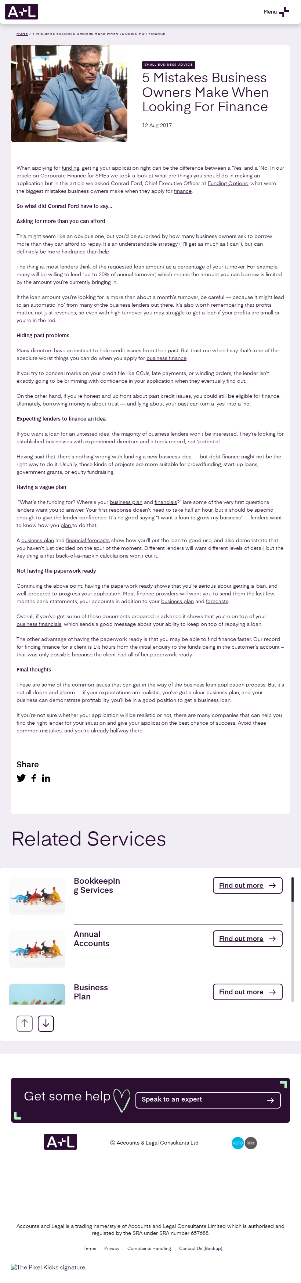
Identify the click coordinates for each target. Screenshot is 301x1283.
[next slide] (46, 1024)
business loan (200, 685)
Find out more (241, 886)
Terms (90, 1249)
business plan (126, 502)
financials (166, 502)
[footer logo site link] (60, 1149)
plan (66, 525)
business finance (166, 358)
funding (70, 168)
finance (183, 191)
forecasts (217, 601)
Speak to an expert (172, 1099)
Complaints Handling (149, 1249)
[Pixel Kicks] (50, 1268)
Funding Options (228, 183)
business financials (39, 624)
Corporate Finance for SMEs (74, 176)
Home (22, 34)
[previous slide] (25, 1024)
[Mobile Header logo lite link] (21, 18)
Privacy (111, 1249)
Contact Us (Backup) (200, 1249)
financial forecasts (88, 540)
